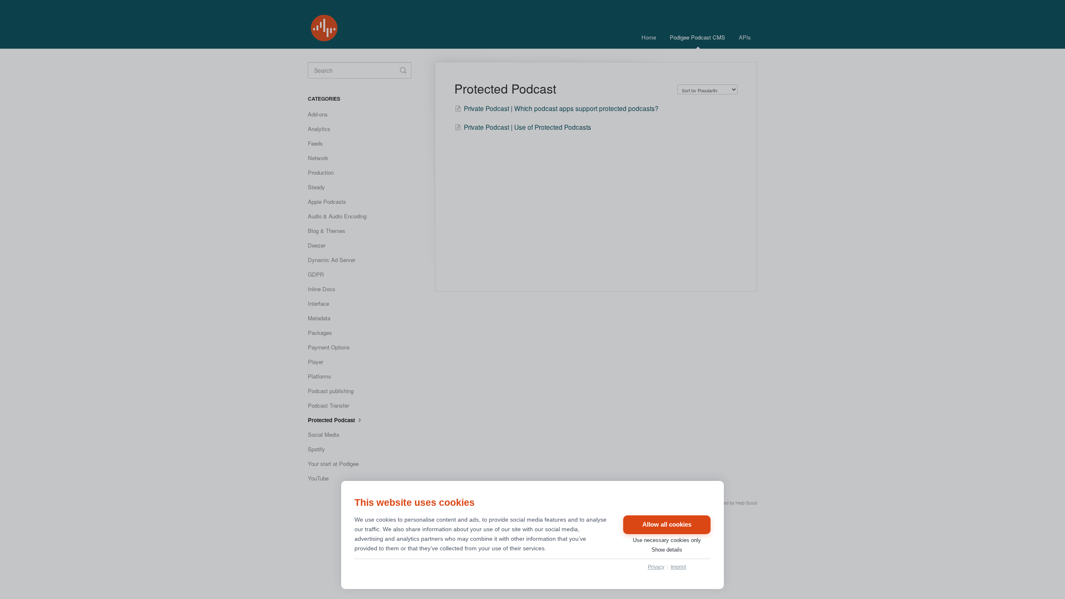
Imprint (678, 567)
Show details (666, 550)
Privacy (656, 567)
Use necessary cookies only (667, 540)
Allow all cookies (666, 524)
